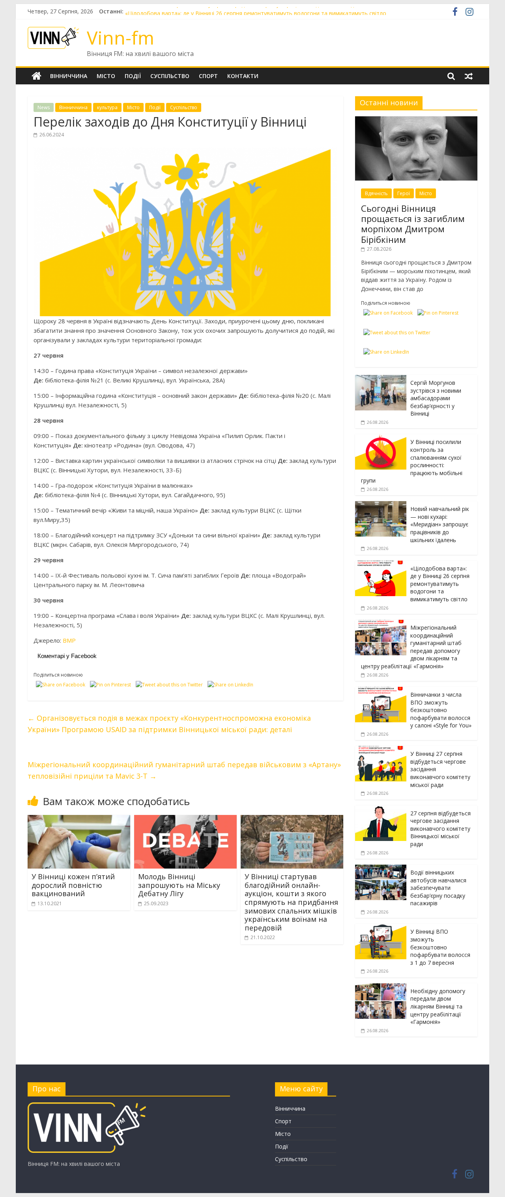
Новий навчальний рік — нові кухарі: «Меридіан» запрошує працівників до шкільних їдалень (247, 11)
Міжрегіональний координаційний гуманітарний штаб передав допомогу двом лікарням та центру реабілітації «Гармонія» (411, 647)
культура (107, 107)
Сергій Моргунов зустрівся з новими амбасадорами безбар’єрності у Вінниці (435, 398)
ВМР (69, 640)
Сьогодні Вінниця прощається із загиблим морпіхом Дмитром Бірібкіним (413, 223)
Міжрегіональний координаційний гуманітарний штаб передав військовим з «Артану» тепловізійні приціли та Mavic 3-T (184, 770)
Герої (403, 193)
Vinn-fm (120, 37)
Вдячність (376, 193)
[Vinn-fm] (36, 76)
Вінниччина (68, 76)
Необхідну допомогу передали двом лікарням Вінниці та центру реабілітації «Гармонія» (437, 1006)
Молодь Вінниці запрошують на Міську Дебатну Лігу (179, 885)
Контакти (242, 76)
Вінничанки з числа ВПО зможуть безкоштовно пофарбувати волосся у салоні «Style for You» (440, 710)
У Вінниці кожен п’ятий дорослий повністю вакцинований (73, 885)
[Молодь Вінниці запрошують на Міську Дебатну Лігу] (185, 819)
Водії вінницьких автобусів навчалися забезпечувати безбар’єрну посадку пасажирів (438, 888)
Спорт (208, 76)
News (43, 107)
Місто (106, 76)
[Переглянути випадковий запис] (468, 76)
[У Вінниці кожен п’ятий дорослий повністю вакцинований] (79, 819)
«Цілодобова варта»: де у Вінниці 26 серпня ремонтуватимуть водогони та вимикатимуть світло (439, 584)
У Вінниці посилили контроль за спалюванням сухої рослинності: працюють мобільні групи (411, 461)
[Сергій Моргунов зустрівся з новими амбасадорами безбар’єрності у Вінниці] (380, 379)
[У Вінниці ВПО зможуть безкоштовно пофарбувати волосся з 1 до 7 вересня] (380, 928)
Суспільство (169, 76)
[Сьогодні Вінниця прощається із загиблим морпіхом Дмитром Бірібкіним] (416, 120)
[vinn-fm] (87, 1106)
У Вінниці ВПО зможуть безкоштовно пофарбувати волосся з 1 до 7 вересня (440, 947)
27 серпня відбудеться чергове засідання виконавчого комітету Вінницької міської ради (440, 828)
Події (133, 76)
